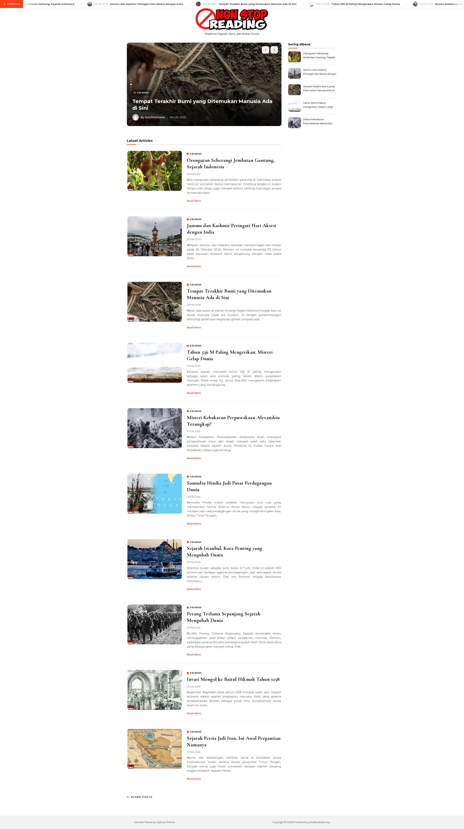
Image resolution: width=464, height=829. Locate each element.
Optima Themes (165, 822)
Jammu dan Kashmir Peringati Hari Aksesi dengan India (319, 72)
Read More (194, 200)
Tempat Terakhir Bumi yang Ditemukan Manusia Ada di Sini (319, 89)
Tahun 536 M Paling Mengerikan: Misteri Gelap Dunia (318, 105)
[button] (131, 79)
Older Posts (141, 796)
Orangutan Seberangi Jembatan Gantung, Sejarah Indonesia (319, 56)
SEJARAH (196, 154)
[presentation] (265, 50)
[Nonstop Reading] (232, 20)
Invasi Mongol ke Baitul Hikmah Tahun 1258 (233, 679)
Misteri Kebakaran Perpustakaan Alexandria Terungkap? (317, 122)
